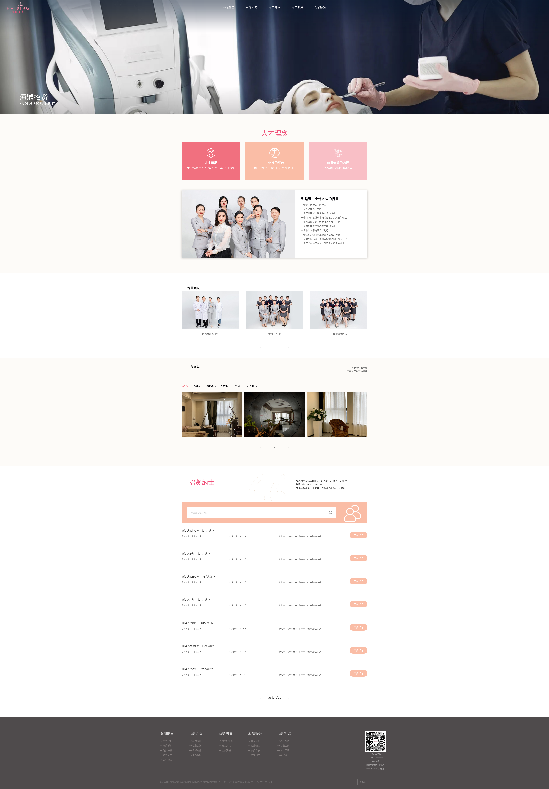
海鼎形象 (167, 745)
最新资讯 (196, 740)
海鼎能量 (228, 7)
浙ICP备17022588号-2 (211, 782)
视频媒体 (196, 750)
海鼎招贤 (320, 7)
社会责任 (226, 750)
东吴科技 (268, 782)
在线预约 (255, 745)
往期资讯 (196, 745)
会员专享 (255, 750)
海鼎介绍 (167, 740)
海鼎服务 (297, 7)
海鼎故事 (167, 755)
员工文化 (226, 745)
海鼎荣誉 (167, 750)
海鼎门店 (255, 755)
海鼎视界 (167, 760)
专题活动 (196, 755)
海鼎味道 (274, 7)
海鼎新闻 (251, 7)
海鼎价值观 (227, 740)
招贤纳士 (284, 755)
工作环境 (284, 750)
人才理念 (284, 740)
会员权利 (255, 740)
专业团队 (284, 745)
